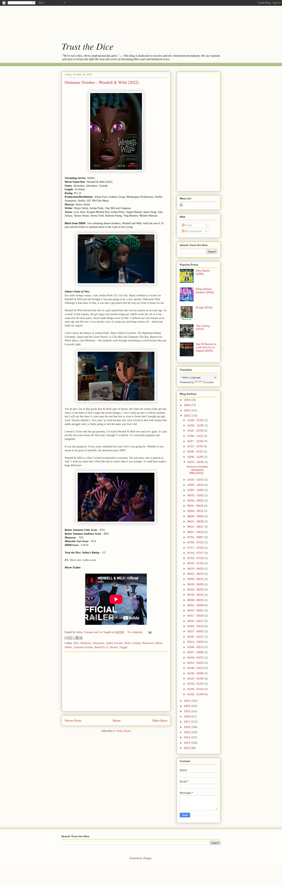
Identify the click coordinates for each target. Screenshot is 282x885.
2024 (187, 405)
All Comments (193, 231)
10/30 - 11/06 (195, 456)
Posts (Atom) (123, 730)
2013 (187, 742)
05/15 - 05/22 (195, 594)
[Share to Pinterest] (81, 638)
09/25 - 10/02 (195, 495)
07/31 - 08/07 (195, 537)
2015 (187, 732)
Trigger (123, 647)
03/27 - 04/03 (195, 631)
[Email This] (66, 638)
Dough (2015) (204, 307)
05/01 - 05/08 (195, 605)
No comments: (135, 632)
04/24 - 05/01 (195, 610)
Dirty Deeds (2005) (203, 272)
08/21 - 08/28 (195, 521)
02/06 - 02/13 (195, 667)
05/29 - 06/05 (195, 584)
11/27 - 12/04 (195, 441)
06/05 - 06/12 (195, 578)
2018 (187, 716)
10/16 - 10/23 (195, 479)
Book (127, 643)
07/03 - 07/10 (195, 558)
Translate (208, 382)
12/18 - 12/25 (195, 425)
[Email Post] (149, 632)
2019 (187, 711)
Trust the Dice (87, 46)
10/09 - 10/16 (195, 484)
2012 (187, 747)
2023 (187, 410)
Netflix (68, 647)
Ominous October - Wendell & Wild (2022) (102, 82)
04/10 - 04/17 (195, 620)
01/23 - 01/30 (195, 678)
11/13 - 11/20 (195, 446)
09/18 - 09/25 (195, 500)
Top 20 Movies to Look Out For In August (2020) (206, 347)
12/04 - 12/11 (195, 435)
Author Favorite (114, 643)
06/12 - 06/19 (195, 573)
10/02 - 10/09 (195, 489)
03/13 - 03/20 (195, 641)
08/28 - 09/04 (195, 516)
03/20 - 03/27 (195, 636)
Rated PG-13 (101, 647)
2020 (187, 705)
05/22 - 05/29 (195, 589)
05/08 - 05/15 (195, 600)
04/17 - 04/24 (195, 615)
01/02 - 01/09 (195, 694)
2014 (187, 737)
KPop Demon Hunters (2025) (205, 290)
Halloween (148, 643)
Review (114, 647)
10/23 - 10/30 (195, 461)
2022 (76, 643)
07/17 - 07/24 (195, 547)
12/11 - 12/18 (195, 430)
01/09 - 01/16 (195, 689)
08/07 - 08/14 (195, 531)
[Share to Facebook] (77, 638)
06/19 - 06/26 (195, 568)
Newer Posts (73, 720)
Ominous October (83, 647)
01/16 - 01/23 (195, 683)
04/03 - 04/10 (195, 626)
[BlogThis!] (70, 638)
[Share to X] (74, 638)
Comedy (136, 643)
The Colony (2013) (203, 327)
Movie (158, 643)
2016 (187, 727)
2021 (187, 700)
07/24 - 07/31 (195, 542)
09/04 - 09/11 (195, 510)
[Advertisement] (137, 20)
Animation (98, 643)
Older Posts (159, 720)
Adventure (85, 643)
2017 (187, 721)
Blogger (147, 858)
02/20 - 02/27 (195, 657)
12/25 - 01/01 (195, 420)
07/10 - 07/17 (195, 552)
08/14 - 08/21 (195, 526)
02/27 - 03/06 (195, 652)
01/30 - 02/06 (195, 673)
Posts (188, 225)
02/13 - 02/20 (195, 662)
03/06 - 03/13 (195, 647)
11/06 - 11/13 (195, 451)
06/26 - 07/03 (195, 563)
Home (117, 720)
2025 (187, 399)
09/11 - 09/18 (195, 505)
